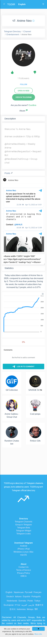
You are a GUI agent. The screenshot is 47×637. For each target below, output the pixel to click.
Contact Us (23, 567)
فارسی (31, 605)
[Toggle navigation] (43, 4)
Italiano (18, 596)
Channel (27, 31)
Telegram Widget (23, 531)
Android (23, 546)
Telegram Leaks (23, 534)
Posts (8, 173)
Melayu (30, 609)
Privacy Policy (23, 573)
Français (37, 592)
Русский (28, 592)
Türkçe (37, 601)
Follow (23, 84)
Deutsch (10, 596)
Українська (19, 592)
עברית (17, 605)
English (9, 592)
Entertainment (13, 34)
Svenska (22, 601)
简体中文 (39, 605)
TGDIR (11, 4)
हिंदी (36, 609)
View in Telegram (24, 97)
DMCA (24, 576)
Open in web (23, 91)
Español (26, 596)
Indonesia (21, 609)
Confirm (32, 105)
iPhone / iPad (24, 549)
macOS (23, 555)
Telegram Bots (23, 528)
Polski (30, 601)
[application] (23, 314)
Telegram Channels (23, 522)
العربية (24, 605)
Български (9, 605)
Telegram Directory (12, 31)
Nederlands (12, 601)
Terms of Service (23, 570)
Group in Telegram (23, 525)
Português (36, 596)
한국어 (13, 609)
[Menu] (42, 293)
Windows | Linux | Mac (23, 552)
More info (38, 634)
